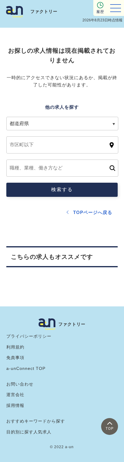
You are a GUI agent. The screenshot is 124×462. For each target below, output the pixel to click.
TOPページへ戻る (92, 212)
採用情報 (15, 405)
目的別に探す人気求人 (28, 431)
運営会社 (15, 394)
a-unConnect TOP (25, 368)
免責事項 (15, 357)
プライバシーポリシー (28, 336)
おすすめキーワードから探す (35, 421)
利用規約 (15, 347)
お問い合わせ (19, 384)
